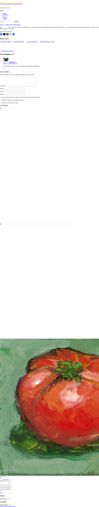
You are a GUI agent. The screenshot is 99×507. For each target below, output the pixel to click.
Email (2, 91)
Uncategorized (11, 24)
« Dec (1, 492)
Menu (2, 10)
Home (4, 13)
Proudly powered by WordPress (8, 506)
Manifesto (5, 14)
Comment (3, 86)
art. (1, 478)
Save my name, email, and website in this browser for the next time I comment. (21, 97)
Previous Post (4, 51)
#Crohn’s (5, 17)
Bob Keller (17, 24)
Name (2, 88)
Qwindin (11, 62)
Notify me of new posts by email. (10, 102)
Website (2, 94)
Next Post (12, 51)
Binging (5, 18)
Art (4, 16)
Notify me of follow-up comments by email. (12, 100)
